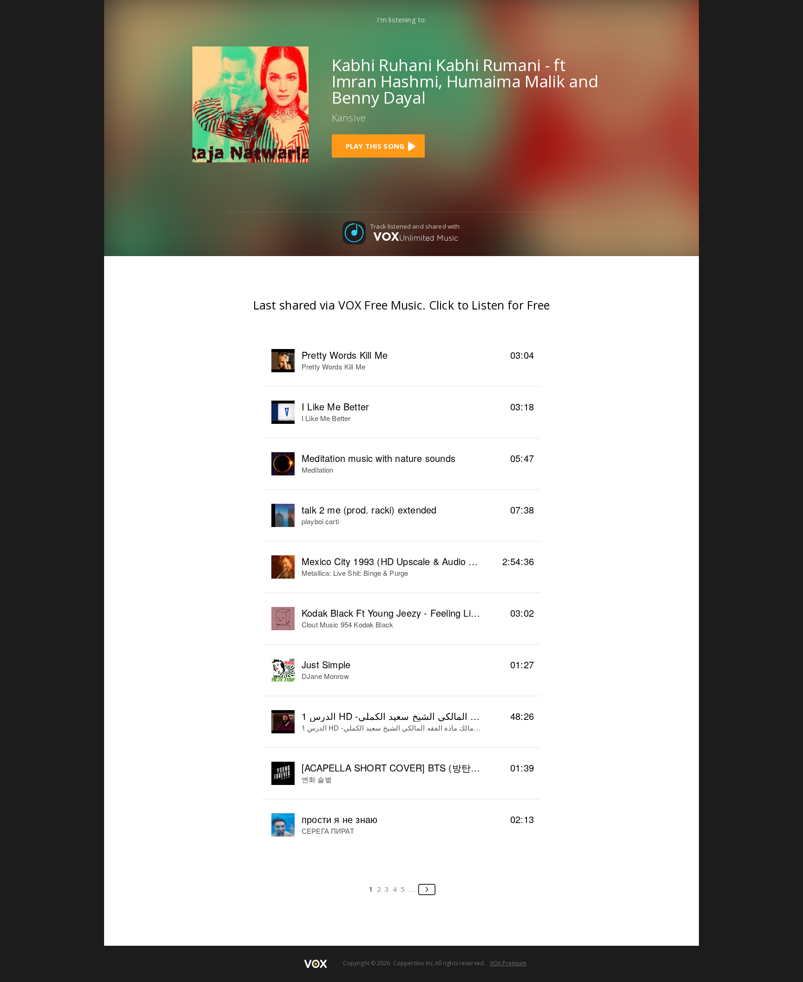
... (411, 889)
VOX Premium (508, 963)
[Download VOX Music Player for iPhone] (250, 103)
